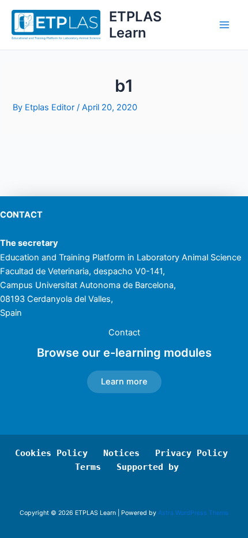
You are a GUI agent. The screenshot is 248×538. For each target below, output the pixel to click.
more (124, 381)
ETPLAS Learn (135, 24)
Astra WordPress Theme (193, 513)
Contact (124, 332)
